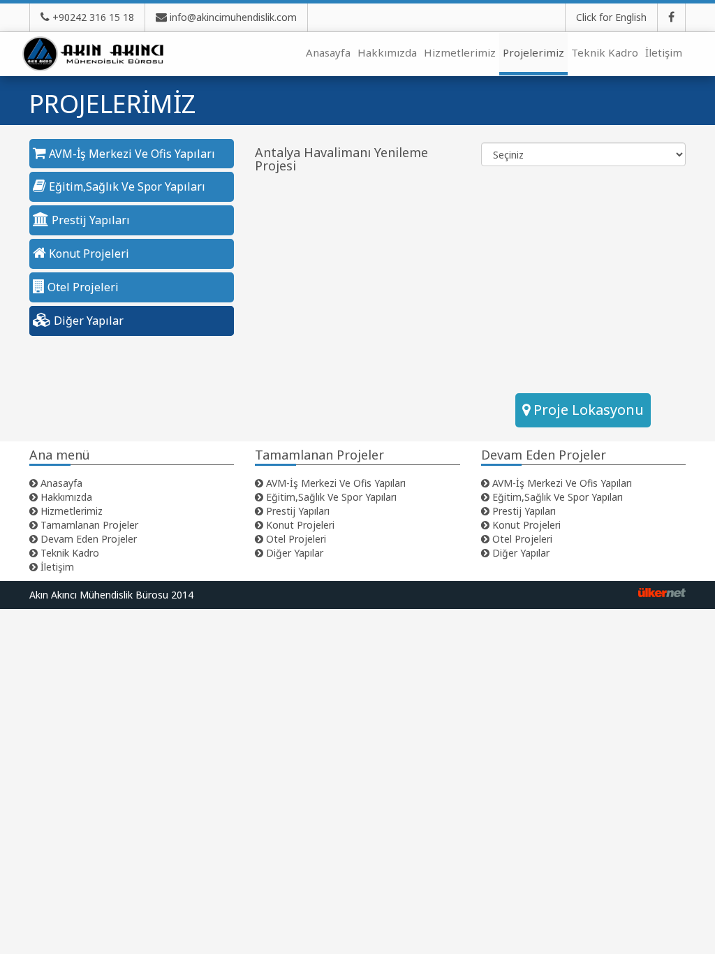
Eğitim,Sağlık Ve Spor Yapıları (125, 186)
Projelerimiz (533, 52)
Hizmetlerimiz (460, 52)
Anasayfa (328, 52)
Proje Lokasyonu (587, 409)
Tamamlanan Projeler (88, 524)
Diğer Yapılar (87, 320)
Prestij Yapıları (89, 220)
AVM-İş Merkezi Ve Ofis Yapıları (130, 153)
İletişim (663, 52)
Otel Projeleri (82, 287)
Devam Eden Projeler (87, 538)
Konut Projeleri (87, 253)
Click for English (611, 17)
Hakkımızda (387, 52)
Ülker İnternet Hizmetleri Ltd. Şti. (662, 592)
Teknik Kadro (604, 52)
